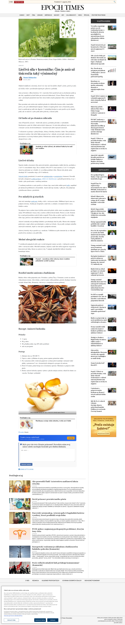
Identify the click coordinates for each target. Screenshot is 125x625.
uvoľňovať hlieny (36, 179)
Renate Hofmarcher (30, 77)
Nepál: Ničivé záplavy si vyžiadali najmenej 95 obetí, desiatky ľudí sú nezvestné (99, 99)
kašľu (68, 185)
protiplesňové (58, 176)
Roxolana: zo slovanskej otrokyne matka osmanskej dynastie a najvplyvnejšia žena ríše (98, 86)
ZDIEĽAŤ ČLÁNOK (27, 469)
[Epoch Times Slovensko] (62, 11)
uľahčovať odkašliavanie (49, 179)
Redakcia (35, 580)
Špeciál (86, 15)
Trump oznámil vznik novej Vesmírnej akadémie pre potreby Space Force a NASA (98, 248)
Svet (28, 15)
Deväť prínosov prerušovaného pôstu (49, 499)
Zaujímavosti (71, 15)
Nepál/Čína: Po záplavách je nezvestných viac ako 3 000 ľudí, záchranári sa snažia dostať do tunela (99, 188)
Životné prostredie (98, 15)
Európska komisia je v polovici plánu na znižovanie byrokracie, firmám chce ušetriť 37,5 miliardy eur (99, 260)
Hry (62, 15)
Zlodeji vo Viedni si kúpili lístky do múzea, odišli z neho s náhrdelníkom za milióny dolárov (98, 342)
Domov (22, 15)
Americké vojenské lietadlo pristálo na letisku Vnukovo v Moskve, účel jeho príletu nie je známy (98, 159)
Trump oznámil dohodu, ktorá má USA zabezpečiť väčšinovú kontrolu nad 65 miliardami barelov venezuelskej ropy (98, 285)
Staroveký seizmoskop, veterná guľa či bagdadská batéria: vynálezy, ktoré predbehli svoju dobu (58, 514)
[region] (31, 605)
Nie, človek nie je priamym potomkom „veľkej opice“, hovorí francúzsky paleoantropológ (98, 72)
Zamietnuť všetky (40, 620)
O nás (27, 580)
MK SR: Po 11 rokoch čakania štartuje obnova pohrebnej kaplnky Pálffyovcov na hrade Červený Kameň (98, 406)
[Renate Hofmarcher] (21, 79)
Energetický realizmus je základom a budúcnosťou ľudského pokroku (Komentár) (55, 547)
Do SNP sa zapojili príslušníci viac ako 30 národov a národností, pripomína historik (98, 298)
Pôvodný (21, 432)
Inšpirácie (48, 15)
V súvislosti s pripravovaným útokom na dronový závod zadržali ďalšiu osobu (98, 392)
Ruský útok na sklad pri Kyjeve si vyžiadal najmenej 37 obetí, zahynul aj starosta (98, 272)
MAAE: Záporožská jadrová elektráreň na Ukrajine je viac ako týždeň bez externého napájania (98, 213)
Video (80, 15)
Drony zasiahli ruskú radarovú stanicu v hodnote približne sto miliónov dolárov (98, 330)
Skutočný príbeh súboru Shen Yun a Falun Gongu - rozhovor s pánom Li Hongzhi (98, 111)
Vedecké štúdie (23, 176)
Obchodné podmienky (92, 580)
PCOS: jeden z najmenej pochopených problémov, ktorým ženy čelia (58, 530)
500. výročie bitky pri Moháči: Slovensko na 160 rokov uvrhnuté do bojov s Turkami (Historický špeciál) (98, 60)
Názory (56, 15)
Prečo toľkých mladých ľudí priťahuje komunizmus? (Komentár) (55, 564)
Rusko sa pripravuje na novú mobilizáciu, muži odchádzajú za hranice (99, 320)
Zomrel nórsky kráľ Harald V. (97, 364)
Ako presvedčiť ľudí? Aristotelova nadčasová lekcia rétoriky (55, 482)
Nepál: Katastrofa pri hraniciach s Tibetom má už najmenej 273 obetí (98, 48)
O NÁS (11, 2)
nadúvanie (34, 201)
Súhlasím (52, 620)
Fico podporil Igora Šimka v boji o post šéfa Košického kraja (99, 177)
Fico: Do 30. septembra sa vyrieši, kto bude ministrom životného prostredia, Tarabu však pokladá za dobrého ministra (98, 236)
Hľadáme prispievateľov (50, 580)
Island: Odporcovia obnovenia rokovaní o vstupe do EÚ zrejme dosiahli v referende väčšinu (98, 200)
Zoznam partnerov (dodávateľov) (13, 615)
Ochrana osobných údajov (71, 580)
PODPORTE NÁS (19, 2)
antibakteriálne (48, 176)
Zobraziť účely (11, 620)
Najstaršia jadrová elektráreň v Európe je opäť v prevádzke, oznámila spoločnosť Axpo (98, 309)
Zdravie (40, 15)
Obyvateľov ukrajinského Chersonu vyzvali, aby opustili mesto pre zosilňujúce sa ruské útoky (99, 354)
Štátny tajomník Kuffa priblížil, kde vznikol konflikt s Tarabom (98, 224)
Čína (33, 15)
